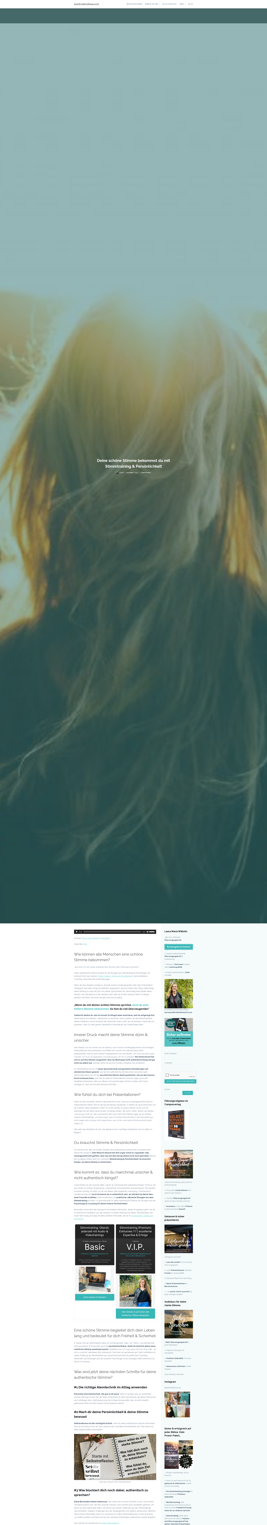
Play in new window (90, 938)
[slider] (152, 931)
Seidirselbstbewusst (86, 4)
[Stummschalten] (148, 932)
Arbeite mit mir (151, 4)
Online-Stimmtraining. (110, 1523)
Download (105, 938)
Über (181, 4)
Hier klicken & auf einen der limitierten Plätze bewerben (135, 1314)
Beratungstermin (134, 4)
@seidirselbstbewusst (172, 1388)
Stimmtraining (146, 472)
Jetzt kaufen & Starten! (94, 1297)
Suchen (167, 1089)
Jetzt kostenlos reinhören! (174, 1374)
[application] (115, 932)
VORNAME (168, 1063)
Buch (190, 4)
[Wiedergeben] (77, 932)
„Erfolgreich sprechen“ (173, 1257)
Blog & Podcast (169, 4)
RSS (85, 944)
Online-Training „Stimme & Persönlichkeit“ (115, 976)
